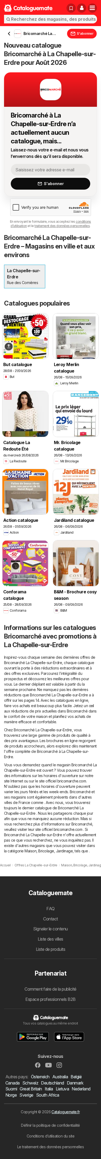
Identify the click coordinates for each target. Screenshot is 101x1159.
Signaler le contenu (50, 928)
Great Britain (31, 1088)
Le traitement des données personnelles (50, 1146)
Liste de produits (50, 949)
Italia (49, 1088)
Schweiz (30, 1083)
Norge (11, 1095)
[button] (81, 8)
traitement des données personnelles (62, 226)
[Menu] (92, 8)
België (76, 1076)
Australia (60, 1076)
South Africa (47, 1095)
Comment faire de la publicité (50, 989)
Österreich (40, 1076)
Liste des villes (50, 939)
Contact (50, 918)
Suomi (11, 1088)
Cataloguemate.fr (65, 1112)
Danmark (75, 1083)
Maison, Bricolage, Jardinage (49, 851)
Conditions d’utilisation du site (51, 1136)
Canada (12, 1083)
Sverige (26, 1095)
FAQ (50, 908)
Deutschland (52, 1083)
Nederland (81, 1088)
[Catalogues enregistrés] (71, 8)
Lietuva (62, 1088)
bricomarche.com (71, 781)
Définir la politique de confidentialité (50, 1125)
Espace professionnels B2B (50, 999)
